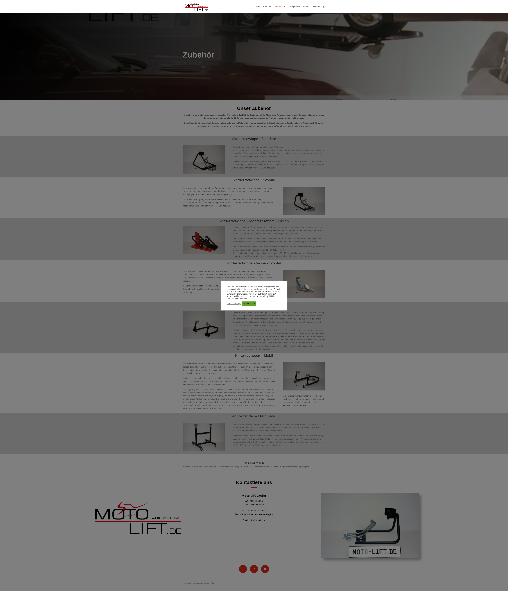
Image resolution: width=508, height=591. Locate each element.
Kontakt (316, 7)
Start (257, 7)
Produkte (279, 7)
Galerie (306, 7)
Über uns (267, 7)
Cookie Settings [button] (234, 303)
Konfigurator (294, 7)
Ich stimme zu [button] (249, 303)
